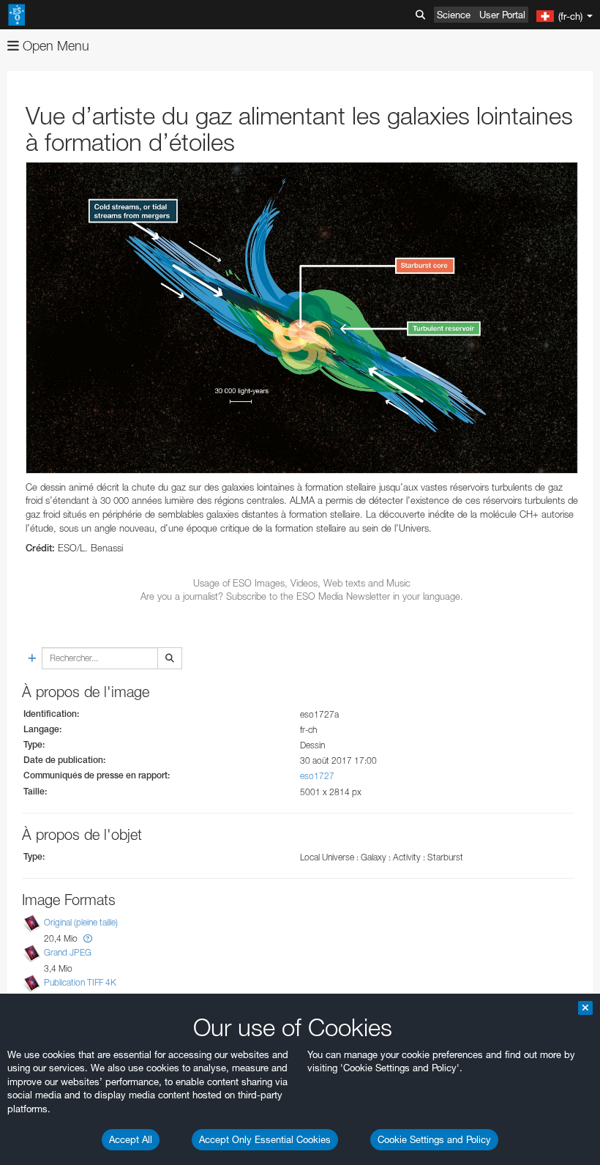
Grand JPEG (67, 952)
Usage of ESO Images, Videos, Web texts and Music (301, 583)
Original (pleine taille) (81, 922)
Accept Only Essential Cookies (265, 1139)
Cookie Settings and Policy (434, 1139)
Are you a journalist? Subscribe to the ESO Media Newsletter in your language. (301, 596)
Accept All (130, 1139)
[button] (87, 938)
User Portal (502, 15)
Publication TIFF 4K (80, 982)
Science (453, 15)
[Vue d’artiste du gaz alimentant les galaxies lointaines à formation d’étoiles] (301, 318)
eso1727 (317, 775)
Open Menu (54, 45)
